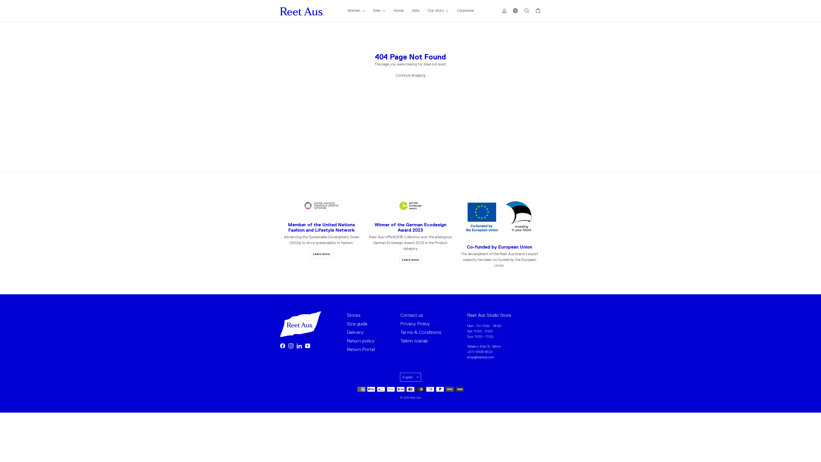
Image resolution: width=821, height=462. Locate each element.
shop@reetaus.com (480, 357)
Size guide (357, 323)
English (407, 377)
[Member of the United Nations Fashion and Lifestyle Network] (321, 206)
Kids (415, 10)
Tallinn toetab (414, 341)
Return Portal (361, 349)
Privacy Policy (415, 323)
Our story (436, 10)
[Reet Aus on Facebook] (282, 345)
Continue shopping (410, 75)
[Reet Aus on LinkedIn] (299, 345)
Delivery (355, 332)
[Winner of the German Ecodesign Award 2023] (410, 206)
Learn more (321, 254)
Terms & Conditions (421, 332)
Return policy (361, 341)
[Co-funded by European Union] (499, 217)
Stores (354, 315)
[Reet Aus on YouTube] (307, 345)
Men (377, 10)
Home (399, 10)
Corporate (465, 10)
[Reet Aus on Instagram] (291, 345)
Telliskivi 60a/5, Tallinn (484, 346)
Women (354, 10)
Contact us (411, 315)
